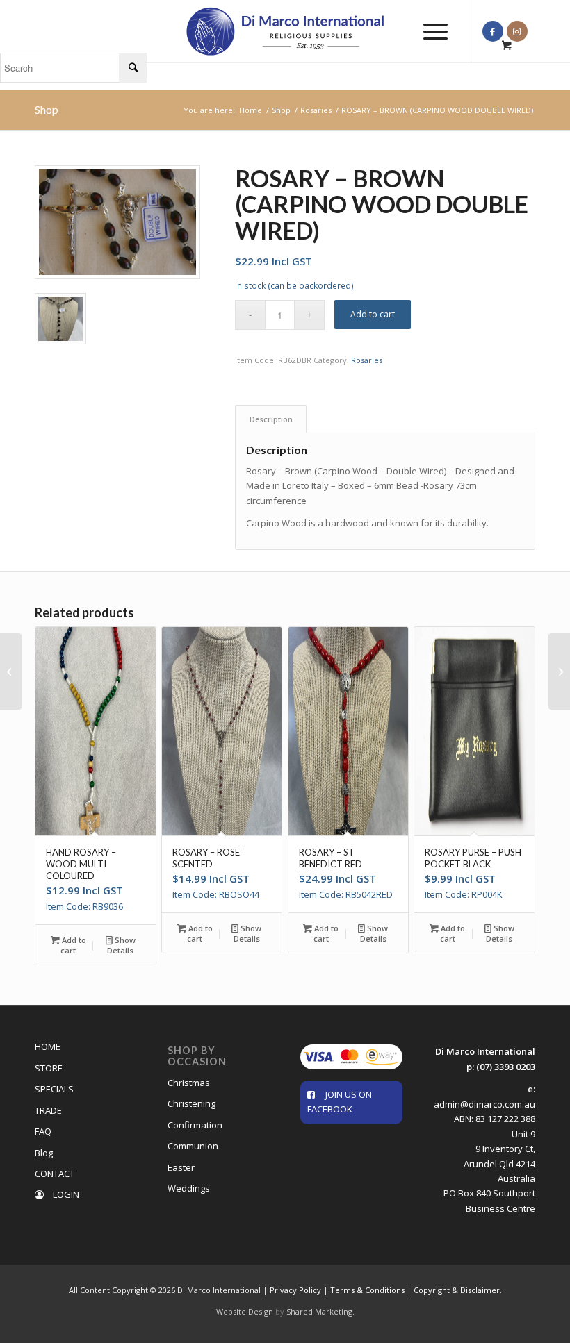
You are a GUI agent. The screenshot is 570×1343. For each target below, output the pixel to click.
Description (271, 419)
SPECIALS (54, 1089)
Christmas (189, 1082)
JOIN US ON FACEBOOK (339, 1101)
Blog (44, 1152)
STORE (49, 1068)
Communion (193, 1146)
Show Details (121, 945)
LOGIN (65, 1194)
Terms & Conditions (367, 1290)
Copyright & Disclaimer (457, 1290)
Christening (191, 1103)
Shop (46, 109)
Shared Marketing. (320, 1311)
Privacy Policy (295, 1290)
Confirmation (195, 1125)
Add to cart (372, 314)
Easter (181, 1167)
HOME (47, 1046)
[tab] (271, 419)
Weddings (189, 1188)
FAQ (43, 1131)
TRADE (48, 1110)
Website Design (244, 1311)
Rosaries (366, 360)
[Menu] (428, 31)
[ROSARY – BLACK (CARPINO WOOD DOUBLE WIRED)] (11, 671)
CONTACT (54, 1173)
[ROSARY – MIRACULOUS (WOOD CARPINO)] (559, 671)
